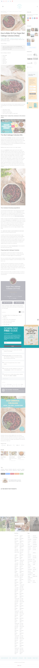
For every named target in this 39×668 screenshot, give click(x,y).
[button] (37, 319)
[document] (19, 334)
